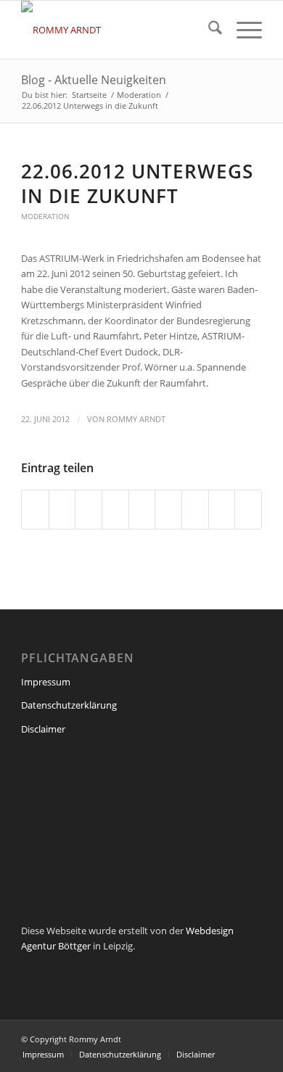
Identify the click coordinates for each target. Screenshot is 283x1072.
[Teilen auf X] (62, 509)
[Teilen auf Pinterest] (115, 509)
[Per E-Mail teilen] (248, 509)
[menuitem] (208, 30)
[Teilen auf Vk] (195, 509)
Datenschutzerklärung (69, 705)
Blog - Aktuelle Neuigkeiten (93, 80)
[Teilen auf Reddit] (222, 509)
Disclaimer (43, 728)
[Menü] (242, 30)
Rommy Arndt (136, 419)
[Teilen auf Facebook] (35, 509)
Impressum (45, 681)
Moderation (45, 216)
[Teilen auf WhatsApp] (88, 509)
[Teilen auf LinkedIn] (142, 509)
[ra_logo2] (117, 30)
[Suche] (208, 30)
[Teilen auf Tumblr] (168, 509)
